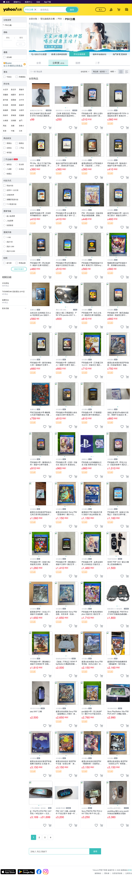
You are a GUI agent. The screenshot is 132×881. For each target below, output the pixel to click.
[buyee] (14, 64)
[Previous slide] (56, 95)
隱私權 (106, 873)
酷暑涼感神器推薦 (59, 54)
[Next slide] (76, 95)
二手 (97, 62)
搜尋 (95, 851)
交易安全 (128, 873)
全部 (38, 62)
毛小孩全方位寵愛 (39, 54)
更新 (129, 870)
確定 (20, 44)
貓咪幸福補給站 (99, 54)
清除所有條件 (19, 269)
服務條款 (98, 873)
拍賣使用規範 (117, 873)
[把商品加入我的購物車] (49, 127)
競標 (78, 62)
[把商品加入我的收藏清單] (44, 127)
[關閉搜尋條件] (35, 9)
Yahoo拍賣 (12, 9)
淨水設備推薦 (79, 54)
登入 (100, 9)
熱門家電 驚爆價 (120, 54)
